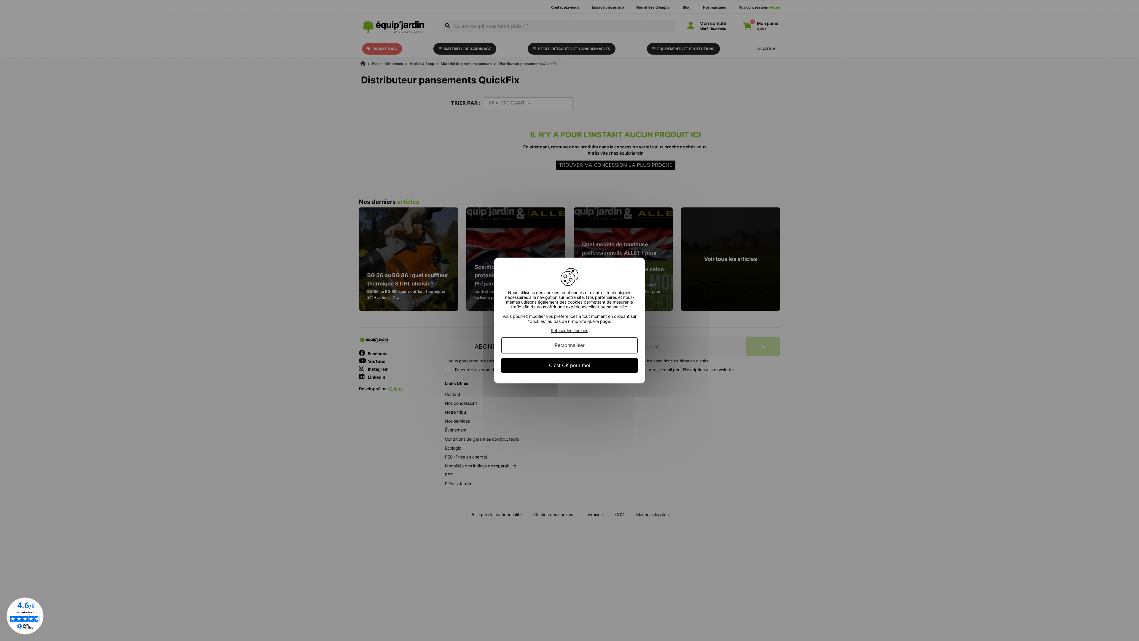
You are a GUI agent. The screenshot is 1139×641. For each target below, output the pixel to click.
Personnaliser (570, 345)
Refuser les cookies (569, 330)
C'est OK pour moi (569, 365)
